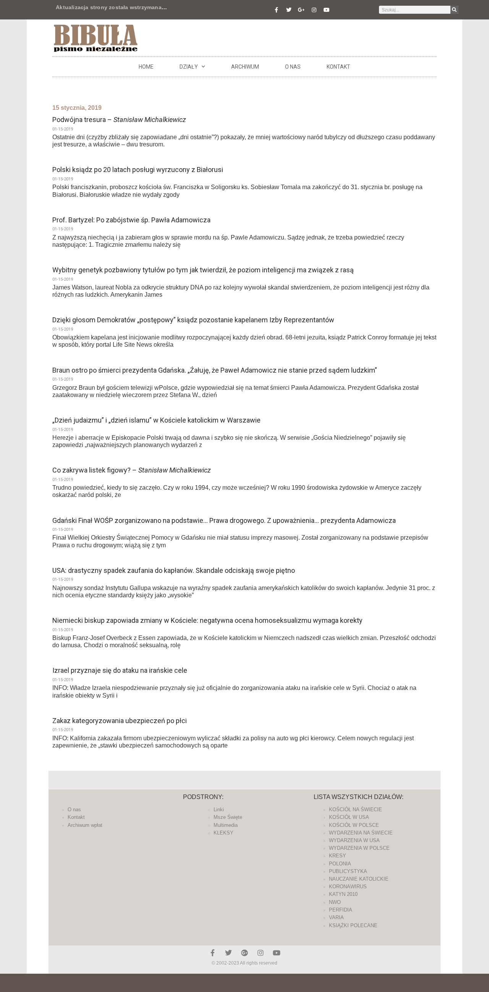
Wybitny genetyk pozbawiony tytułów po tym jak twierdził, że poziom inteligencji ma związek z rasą (203, 270)
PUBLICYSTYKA (348, 871)
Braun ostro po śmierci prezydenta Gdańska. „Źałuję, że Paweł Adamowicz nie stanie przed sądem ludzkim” (214, 370)
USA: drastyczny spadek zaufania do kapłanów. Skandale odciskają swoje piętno (173, 570)
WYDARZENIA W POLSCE (359, 848)
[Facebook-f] (276, 10)
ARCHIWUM (245, 67)
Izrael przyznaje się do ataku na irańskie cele (119, 670)
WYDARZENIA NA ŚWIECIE (361, 833)
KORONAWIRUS (348, 886)
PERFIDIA (340, 910)
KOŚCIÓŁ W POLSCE (354, 825)
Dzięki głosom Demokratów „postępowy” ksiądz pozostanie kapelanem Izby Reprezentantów (193, 320)
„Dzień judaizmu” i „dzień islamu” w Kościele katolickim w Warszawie (156, 420)
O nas (293, 67)
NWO (335, 902)
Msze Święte (228, 817)
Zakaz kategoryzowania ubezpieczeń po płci (119, 721)
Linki (219, 809)
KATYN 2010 (343, 894)
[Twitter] (288, 10)
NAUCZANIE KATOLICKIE (359, 879)
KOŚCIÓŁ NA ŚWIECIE (355, 809)
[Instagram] (314, 10)
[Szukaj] (454, 10)
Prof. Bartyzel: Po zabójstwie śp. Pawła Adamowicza (131, 220)
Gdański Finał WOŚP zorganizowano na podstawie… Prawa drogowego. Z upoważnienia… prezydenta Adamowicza (224, 520)
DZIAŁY (189, 67)
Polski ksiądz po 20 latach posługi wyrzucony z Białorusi (137, 170)
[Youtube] (326, 10)
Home (146, 67)
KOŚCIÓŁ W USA (349, 817)
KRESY (337, 856)
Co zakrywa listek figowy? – (131, 470)
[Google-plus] (244, 952)
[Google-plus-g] (301, 10)
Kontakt (338, 67)
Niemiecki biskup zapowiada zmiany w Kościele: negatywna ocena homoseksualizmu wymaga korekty (207, 620)
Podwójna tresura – (119, 120)
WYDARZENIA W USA (354, 840)
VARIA (336, 917)
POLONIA (340, 864)
